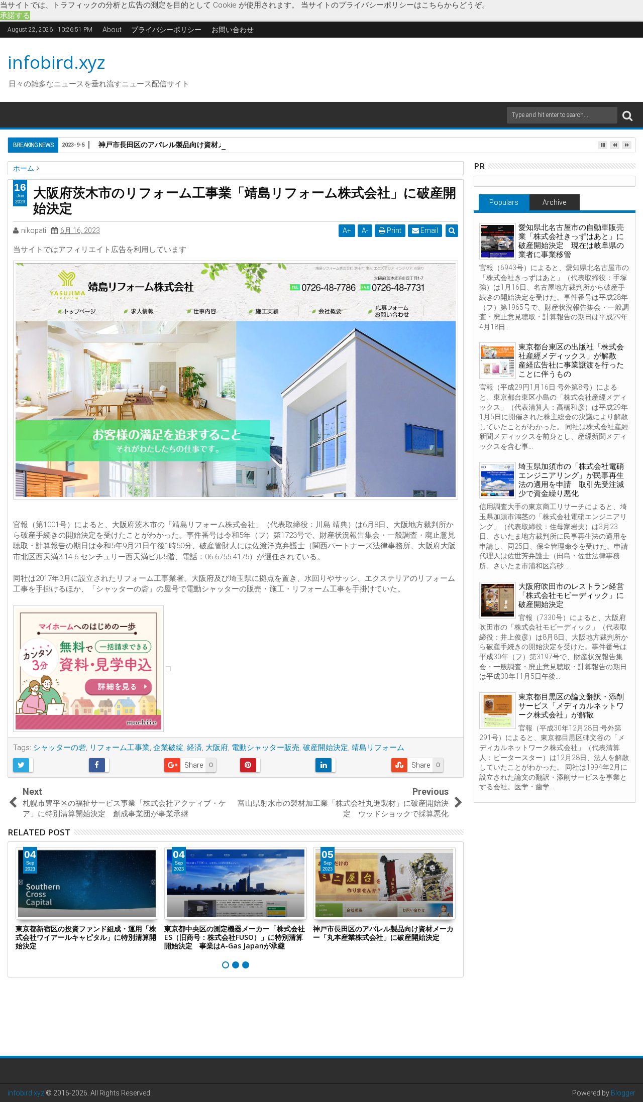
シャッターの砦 (59, 747)
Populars (503, 202)
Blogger (623, 1093)
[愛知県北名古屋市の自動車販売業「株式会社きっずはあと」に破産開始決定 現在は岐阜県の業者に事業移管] (497, 241)
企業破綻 (168, 747)
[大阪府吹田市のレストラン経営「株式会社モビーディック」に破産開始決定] (497, 600)
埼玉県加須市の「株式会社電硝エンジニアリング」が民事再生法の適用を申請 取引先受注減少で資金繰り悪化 (571, 480)
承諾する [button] (15, 15)
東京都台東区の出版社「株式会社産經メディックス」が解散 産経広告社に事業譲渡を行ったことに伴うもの (571, 360)
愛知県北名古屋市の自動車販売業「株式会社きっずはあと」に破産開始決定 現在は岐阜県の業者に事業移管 (571, 241)
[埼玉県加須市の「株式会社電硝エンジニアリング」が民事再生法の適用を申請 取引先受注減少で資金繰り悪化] (497, 480)
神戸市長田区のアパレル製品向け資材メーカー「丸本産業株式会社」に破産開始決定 (232, 144)
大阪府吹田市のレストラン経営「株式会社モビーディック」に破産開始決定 (571, 595)
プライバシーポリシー (166, 30)
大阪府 (216, 747)
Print (393, 230)
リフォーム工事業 (119, 747)
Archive (554, 202)
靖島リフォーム (378, 747)
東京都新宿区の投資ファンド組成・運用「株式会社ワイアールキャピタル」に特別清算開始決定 (86, 937)
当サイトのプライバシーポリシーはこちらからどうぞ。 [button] (395, 5)
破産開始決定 (325, 747)
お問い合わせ (232, 30)
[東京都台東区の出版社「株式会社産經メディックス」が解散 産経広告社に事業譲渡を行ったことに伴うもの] (497, 360)
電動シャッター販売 (265, 747)
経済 (194, 747)
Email (428, 230)
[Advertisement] (416, 68)
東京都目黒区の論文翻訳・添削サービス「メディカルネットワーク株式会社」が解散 (571, 705)
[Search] (627, 115)
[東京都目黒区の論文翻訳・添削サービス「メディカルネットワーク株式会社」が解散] (497, 710)
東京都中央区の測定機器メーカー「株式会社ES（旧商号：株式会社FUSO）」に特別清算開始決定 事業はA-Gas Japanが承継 (234, 937)
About (112, 30)
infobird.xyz (56, 62)
